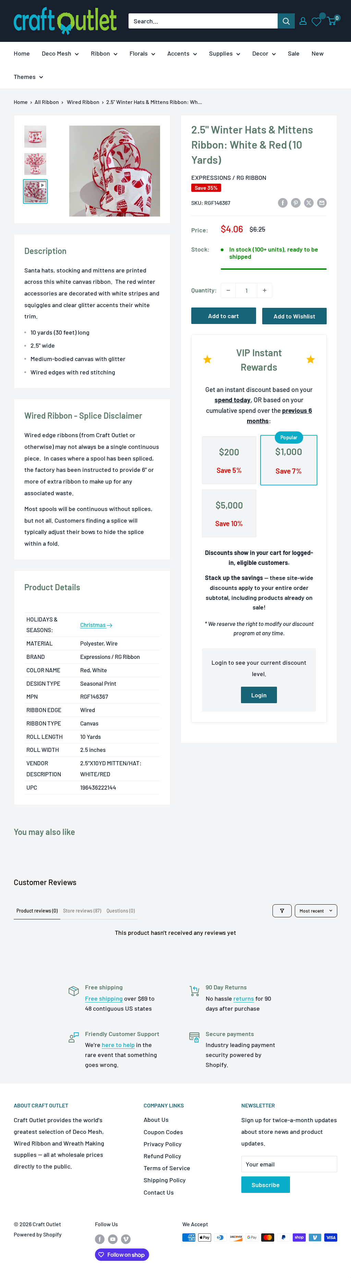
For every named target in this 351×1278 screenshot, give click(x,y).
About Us (156, 1119)
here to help (118, 1044)
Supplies (221, 53)
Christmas (93, 624)
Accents (178, 53)
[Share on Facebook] (283, 202)
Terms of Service (167, 1168)
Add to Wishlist (294, 316)
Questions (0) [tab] (121, 911)
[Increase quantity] (264, 290)
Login (259, 695)
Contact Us (159, 1192)
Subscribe (266, 1184)
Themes (25, 76)
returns (243, 998)
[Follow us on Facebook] (100, 1238)
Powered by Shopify (38, 1234)
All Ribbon (47, 101)
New (318, 53)
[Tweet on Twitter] (309, 202)
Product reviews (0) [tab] (37, 911)
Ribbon (100, 53)
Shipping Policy (165, 1180)
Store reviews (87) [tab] (82, 911)
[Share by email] (322, 202)
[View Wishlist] (317, 21)
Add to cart (223, 316)
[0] (331, 21)
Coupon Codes (163, 1132)
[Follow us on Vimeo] (126, 1238)
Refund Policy (162, 1156)
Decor (260, 53)
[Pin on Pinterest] (296, 202)
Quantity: (204, 290)
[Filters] (282, 910)
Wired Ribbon (83, 101)
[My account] (303, 21)
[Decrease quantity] (228, 290)
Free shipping (104, 998)
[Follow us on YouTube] (113, 1238)
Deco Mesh (56, 53)
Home (22, 53)
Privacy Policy (163, 1144)
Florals (139, 53)
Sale (294, 53)
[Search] (286, 20)
